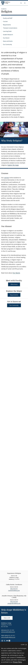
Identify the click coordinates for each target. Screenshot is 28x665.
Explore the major (13, 165)
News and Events (8, 41)
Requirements (7, 25)
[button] (21, 3)
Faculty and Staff (7, 18)
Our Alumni (6, 38)
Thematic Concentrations (10, 28)
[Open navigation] (25, 3)
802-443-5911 (11, 635)
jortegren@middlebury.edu (14, 603)
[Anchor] (24, 140)
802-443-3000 (10, 630)
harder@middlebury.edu (14, 590)
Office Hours (14, 284)
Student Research (8, 34)
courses (6, 178)
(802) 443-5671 (14, 588)
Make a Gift (7, 618)
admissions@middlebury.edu (8, 632)
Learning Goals (7, 31)
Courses (5, 21)
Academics (3, 9)
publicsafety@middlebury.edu (8, 637)
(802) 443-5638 (14, 601)
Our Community (7, 44)
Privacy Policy (17, 662)
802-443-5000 (4, 626)
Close (23, 644)
